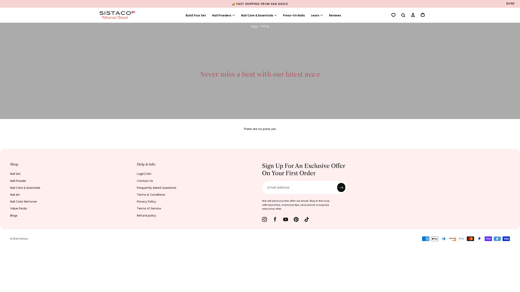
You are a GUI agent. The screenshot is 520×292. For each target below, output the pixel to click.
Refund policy (146, 215)
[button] (403, 16)
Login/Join (144, 174)
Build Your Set (196, 15)
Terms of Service (149, 208)
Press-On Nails (294, 15)
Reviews (335, 15)
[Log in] (413, 15)
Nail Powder (18, 181)
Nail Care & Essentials (25, 188)
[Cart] (422, 15)
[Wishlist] (393, 15)
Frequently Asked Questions (156, 188)
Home (254, 26)
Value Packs (18, 208)
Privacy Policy (146, 201)
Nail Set (15, 174)
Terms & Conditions (151, 194)
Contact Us (145, 181)
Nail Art (15, 194)
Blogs (13, 215)
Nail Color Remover (23, 201)
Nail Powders (221, 15)
